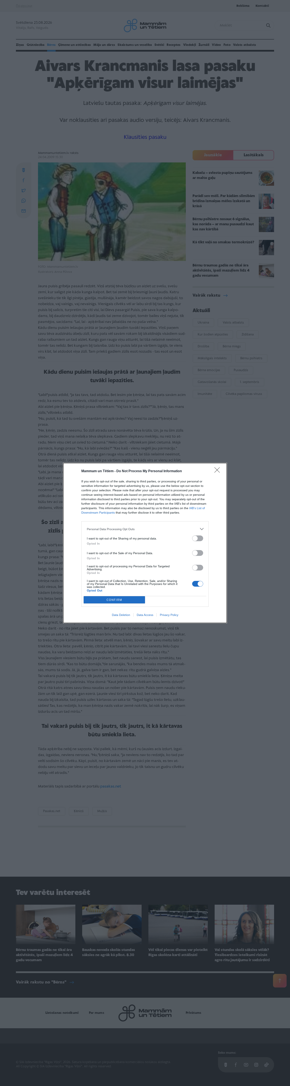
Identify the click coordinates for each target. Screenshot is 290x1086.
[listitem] (145, 529)
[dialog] (145, 543)
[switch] (197, 538)
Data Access (145, 615)
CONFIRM (114, 599)
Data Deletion (121, 615)
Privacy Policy (169, 615)
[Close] (218, 471)
